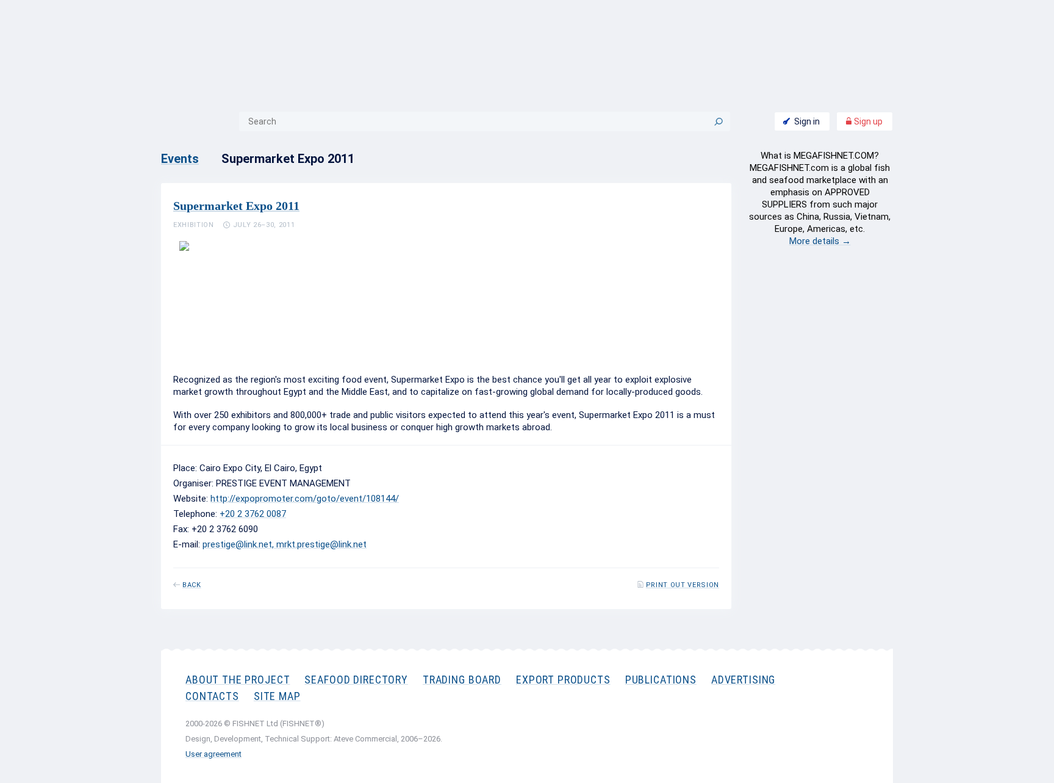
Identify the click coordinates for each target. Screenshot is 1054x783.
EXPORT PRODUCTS (563, 679)
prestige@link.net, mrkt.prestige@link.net (285, 544)
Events (180, 158)
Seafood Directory (355, 679)
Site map (277, 696)
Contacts (212, 696)
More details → (820, 241)
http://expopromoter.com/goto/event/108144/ (304, 498)
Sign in (807, 121)
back (191, 585)
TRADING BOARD (462, 679)
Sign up (867, 121)
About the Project (237, 679)
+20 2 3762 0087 (253, 513)
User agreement (213, 754)
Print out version (682, 585)
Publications (661, 679)
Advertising (743, 679)
